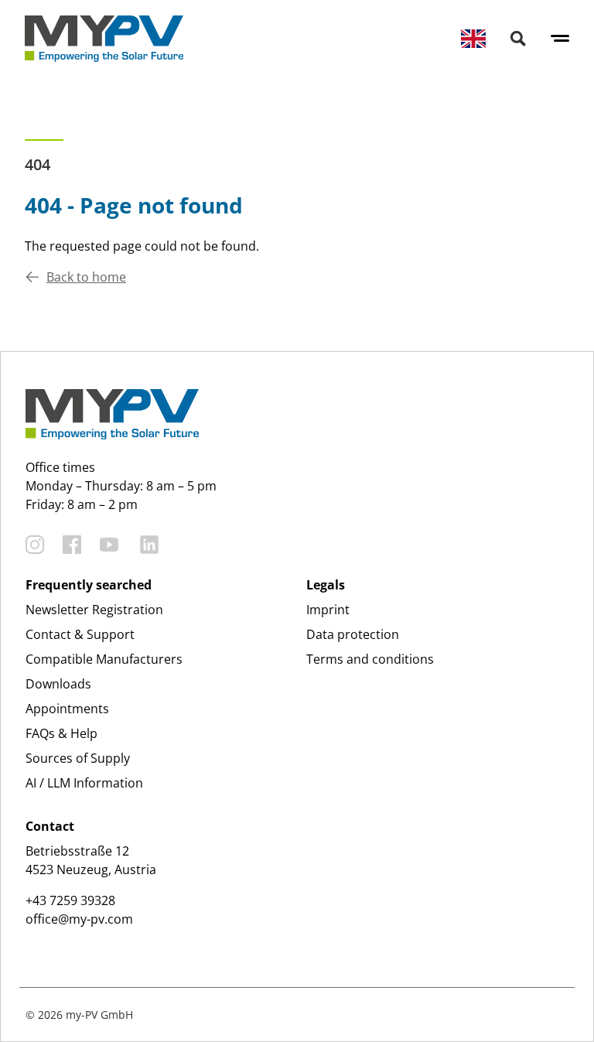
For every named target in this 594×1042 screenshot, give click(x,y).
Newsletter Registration (94, 609)
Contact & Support (80, 634)
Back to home (86, 276)
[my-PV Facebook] (72, 544)
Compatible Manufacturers (104, 659)
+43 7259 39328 (70, 900)
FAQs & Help (61, 733)
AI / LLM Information (84, 782)
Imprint (328, 609)
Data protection (352, 634)
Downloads (58, 683)
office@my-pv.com (79, 919)
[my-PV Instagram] (35, 544)
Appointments (67, 708)
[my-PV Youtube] (109, 544)
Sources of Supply (78, 758)
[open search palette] (518, 38)
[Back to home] (104, 38)
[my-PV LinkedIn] (149, 544)
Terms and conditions (370, 659)
